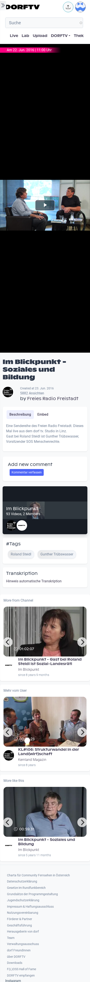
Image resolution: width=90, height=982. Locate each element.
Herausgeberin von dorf (23, 931)
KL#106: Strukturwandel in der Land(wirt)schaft (48, 751)
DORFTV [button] (59, 35)
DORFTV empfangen (21, 975)
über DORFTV (16, 957)
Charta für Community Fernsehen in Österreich (38, 875)
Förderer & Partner (19, 919)
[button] (68, 7)
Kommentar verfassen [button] (27, 472)
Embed (42, 414)
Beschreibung (20, 414)
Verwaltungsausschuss (23, 944)
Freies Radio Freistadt (52, 398)
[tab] (20, 414)
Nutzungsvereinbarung (22, 913)
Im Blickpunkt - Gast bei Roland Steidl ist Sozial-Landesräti (50, 661)
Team (10, 938)
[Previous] (8, 642)
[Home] (33, 7)
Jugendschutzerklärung (23, 900)
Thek (79, 35)
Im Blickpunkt (22, 508)
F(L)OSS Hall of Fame (21, 969)
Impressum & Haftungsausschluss (30, 906)
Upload (40, 35)
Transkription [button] (22, 573)
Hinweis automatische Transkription (34, 581)
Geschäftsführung (19, 925)
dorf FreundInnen (19, 950)
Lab (25, 35)
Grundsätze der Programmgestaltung (32, 894)
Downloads (14, 963)
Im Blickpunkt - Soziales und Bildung (46, 841)
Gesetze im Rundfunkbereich (26, 888)
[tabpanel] (45, 435)
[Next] (82, 642)
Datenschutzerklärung (22, 881)
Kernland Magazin (32, 760)
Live (14, 35)
